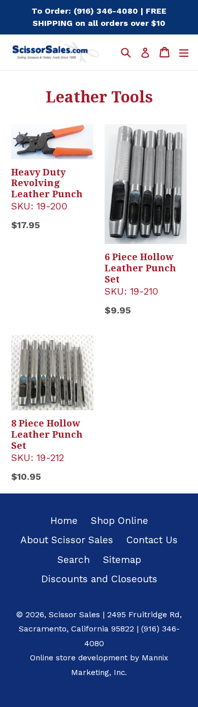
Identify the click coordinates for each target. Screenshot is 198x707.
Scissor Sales (74, 614)
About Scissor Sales (66, 540)
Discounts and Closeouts (99, 579)
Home (64, 520)
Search (73, 559)
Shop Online (119, 520)
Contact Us (152, 540)
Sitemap (122, 559)
